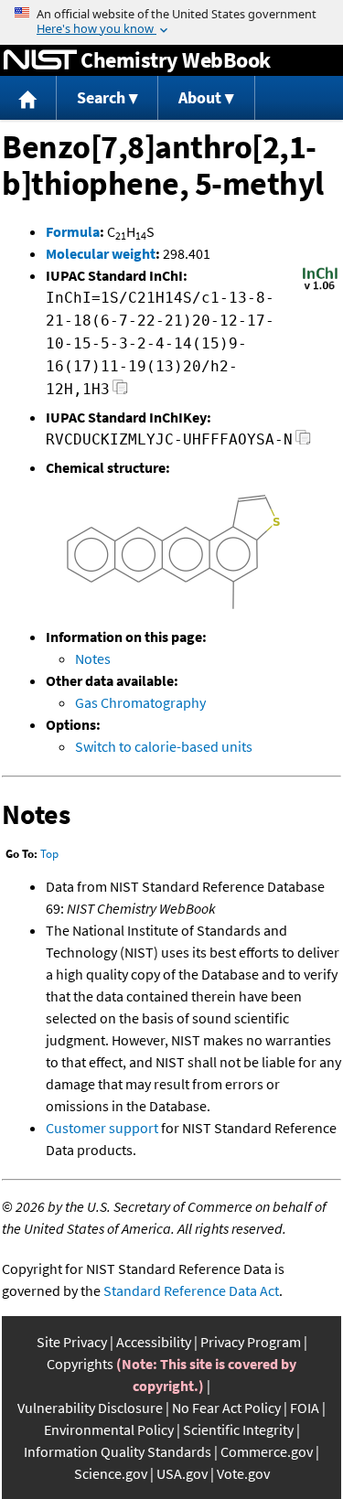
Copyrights (80, 1363)
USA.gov (182, 1473)
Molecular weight (100, 253)
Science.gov (110, 1473)
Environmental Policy (109, 1429)
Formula (73, 231)
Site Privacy (72, 1342)
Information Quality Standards (117, 1451)
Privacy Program (250, 1342)
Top (49, 854)
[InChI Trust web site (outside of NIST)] (320, 288)
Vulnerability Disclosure (90, 1407)
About (199, 97)
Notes (93, 658)
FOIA (304, 1407)
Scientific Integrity (238, 1429)
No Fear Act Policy (226, 1407)
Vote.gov (243, 1473)
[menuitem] (28, 98)
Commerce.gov (266, 1451)
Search (101, 97)
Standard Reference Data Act (191, 1290)
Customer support (102, 1128)
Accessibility (153, 1342)
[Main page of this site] (28, 98)
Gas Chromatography (140, 702)
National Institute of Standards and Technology (40, 60)
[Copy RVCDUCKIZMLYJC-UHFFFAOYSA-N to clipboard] (303, 442)
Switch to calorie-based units (163, 746)
